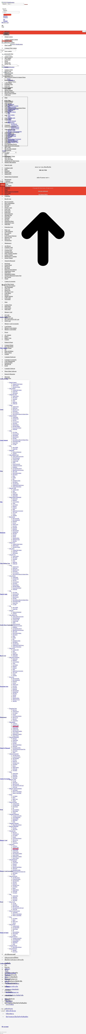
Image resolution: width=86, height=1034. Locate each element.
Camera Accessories (13, 106)
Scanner (14, 935)
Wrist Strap (15, 778)
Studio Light (15, 654)
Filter (6, 97)
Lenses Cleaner (15, 127)
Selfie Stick (15, 746)
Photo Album (15, 811)
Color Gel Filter (16, 501)
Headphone (15, 627)
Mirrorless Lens (16, 409)
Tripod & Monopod (13, 140)
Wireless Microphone (10, 162)
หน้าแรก (7, 31)
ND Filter (14, 438)
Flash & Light (8, 165)
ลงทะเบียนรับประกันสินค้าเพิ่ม (13, 981)
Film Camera (8, 45)
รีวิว (6, 965)
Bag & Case (11, 104)
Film (6, 115)
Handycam (15, 562)
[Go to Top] (43, 281)
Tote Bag (14, 535)
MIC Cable (15, 471)
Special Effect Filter (16, 441)
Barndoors (15, 500)
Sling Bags (15, 533)
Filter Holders (15, 595)
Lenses (10, 565)
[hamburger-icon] (84, 31)
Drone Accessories (16, 624)
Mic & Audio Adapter (17, 473)
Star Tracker (15, 873)
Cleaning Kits (14, 125)
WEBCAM (8, 64)
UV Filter (7, 112)
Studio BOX (8, 174)
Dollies (14, 622)
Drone (14, 560)
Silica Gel (14, 719)
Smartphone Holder (16, 747)
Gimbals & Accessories (17, 625)
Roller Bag (15, 689)
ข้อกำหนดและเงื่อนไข (43, 194)
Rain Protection (16, 530)
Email (1, 181)
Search (4, 4)
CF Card (14, 781)
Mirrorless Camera (9, 42)
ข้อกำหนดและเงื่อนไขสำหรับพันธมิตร (16, 1003)
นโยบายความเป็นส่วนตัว (43, 191)
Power (9, 133)
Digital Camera (9, 37)
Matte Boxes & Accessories (12, 145)
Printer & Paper (12, 134)
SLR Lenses (15, 411)
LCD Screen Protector (17, 716)
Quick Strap (15, 776)
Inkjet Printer (8, 348)
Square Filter (15, 443)
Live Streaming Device (17, 468)
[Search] (26, 4)
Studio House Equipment (11, 176)
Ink (13, 808)
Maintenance (11, 122)
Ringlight (14, 652)
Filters (4, 151)
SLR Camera (8, 51)
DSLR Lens (15, 408)
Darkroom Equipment (10, 126)
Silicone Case (15, 717)
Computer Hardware (13, 109)
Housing (14, 714)
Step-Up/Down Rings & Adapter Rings (15, 77)
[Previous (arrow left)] (0, 1033)
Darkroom (7, 122)
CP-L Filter (15, 592)
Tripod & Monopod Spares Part (19, 749)
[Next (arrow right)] (2, 1033)
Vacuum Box (15, 843)
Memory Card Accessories (15, 131)
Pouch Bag (15, 687)
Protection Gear (12, 136)
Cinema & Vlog (12, 107)
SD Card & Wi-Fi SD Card (12, 319)
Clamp (14, 503)
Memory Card (12, 779)
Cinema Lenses (16, 406)
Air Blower (14, 124)
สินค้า (6, 33)
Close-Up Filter (16, 594)
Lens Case (15, 686)
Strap (9, 137)
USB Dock (8, 95)
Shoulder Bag (15, 532)
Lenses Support (12, 121)
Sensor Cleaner (15, 128)
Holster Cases (15, 684)
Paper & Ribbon (16, 809)
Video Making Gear (13, 142)
